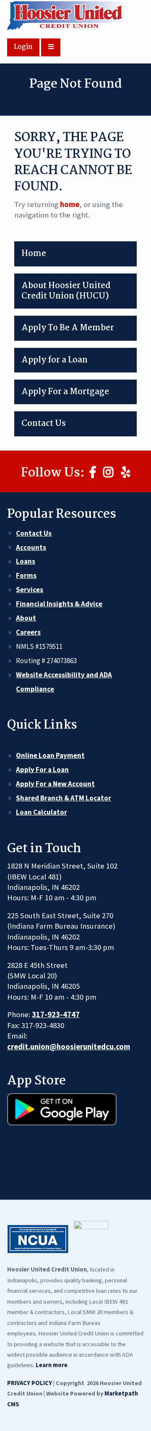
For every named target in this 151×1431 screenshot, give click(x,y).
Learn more (52, 1365)
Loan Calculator (41, 812)
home (69, 204)
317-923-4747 (56, 1014)
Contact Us (34, 533)
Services (29, 589)
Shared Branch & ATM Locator (63, 798)
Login (23, 47)
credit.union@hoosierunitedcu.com (68, 1046)
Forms (26, 575)
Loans (25, 561)
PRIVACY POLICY (29, 1383)
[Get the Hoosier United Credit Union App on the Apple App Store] (62, 1157)
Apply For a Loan (42, 769)
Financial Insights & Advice (59, 603)
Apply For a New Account (55, 783)
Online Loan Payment (50, 755)
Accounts (31, 547)
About (26, 618)
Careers (28, 632)
